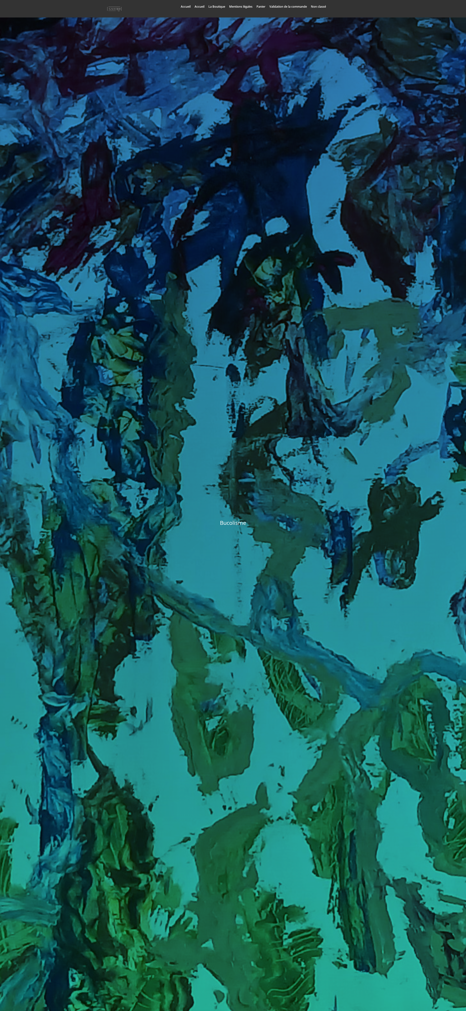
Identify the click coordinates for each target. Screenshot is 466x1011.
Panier (260, 7)
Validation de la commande (288, 7)
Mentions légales (240, 7)
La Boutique (216, 7)
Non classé (318, 7)
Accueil (186, 7)
